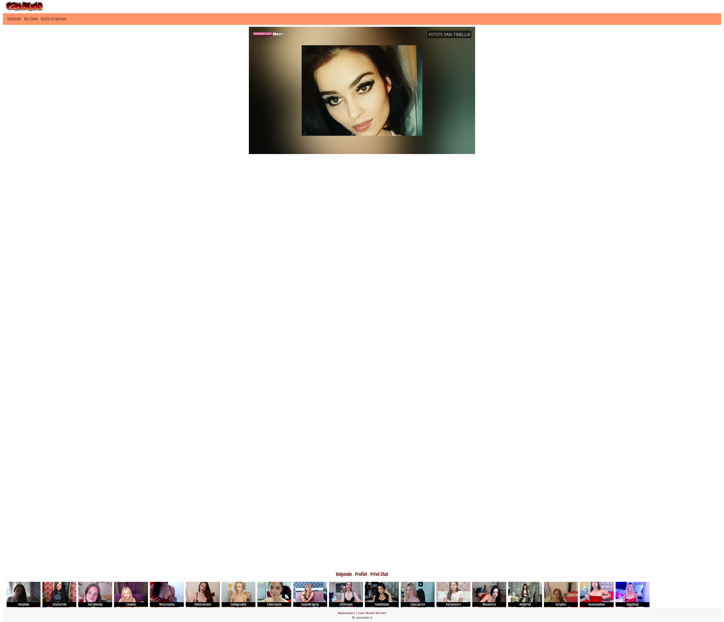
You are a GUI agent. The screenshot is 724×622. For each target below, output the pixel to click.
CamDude (14, 19)
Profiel (361, 574)
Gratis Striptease (53, 19)
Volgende (344, 574)
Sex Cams (31, 19)
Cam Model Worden (372, 613)
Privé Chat (379, 574)
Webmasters (346, 613)
